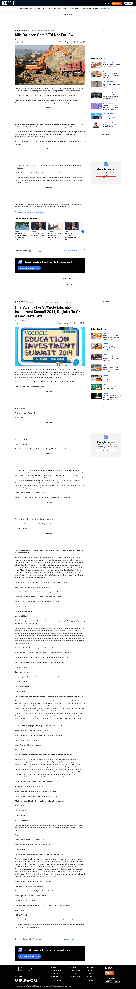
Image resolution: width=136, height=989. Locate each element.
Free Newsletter (89, 3)
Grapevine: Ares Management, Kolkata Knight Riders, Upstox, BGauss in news (111, 337)
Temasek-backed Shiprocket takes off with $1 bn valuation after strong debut (111, 96)
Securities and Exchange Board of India (30, 212)
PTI (19, 39)
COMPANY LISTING (74, 970)
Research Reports (61, 3)
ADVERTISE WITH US (57, 970)
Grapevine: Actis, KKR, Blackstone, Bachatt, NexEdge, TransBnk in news (111, 348)
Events (26, 3)
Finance (105, 71)
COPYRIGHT (54, 977)
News (20, 3)
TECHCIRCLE (90, 970)
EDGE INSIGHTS (91, 980)
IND (126, 3)
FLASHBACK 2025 (86, 8)
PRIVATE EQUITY (23, 8)
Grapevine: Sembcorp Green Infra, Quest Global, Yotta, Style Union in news (111, 369)
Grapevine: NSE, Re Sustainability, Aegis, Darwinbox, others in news (112, 358)
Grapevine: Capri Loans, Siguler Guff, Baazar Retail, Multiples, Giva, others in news (112, 397)
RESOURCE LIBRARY (75, 977)
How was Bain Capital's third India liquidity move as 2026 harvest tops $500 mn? (110, 107)
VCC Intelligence (75, 3)
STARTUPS (96, 8)
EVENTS (89, 973)
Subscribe (116, 3)
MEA (130, 3)
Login (107, 3)
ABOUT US (54, 967)
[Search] (101, 3)
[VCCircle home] (8, 3)
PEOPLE (65, 8)
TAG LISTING (72, 973)
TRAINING (90, 977)
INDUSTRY (57, 8)
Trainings (35, 3)
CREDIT (50, 8)
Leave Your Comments (70, 251)
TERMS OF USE (73, 967)
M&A (44, 8)
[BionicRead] (70, 41)
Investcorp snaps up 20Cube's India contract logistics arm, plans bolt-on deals (112, 86)
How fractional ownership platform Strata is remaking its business (111, 75)
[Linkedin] (84, 42)
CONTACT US (54, 973)
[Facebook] (78, 42)
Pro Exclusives (48, 3)
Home (16, 30)
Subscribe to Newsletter (29, 268)
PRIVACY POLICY (56, 980)
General (23, 301)
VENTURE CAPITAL (35, 8)
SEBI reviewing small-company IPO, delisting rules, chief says (37, 235)
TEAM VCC (22, 321)
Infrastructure (25, 30)
